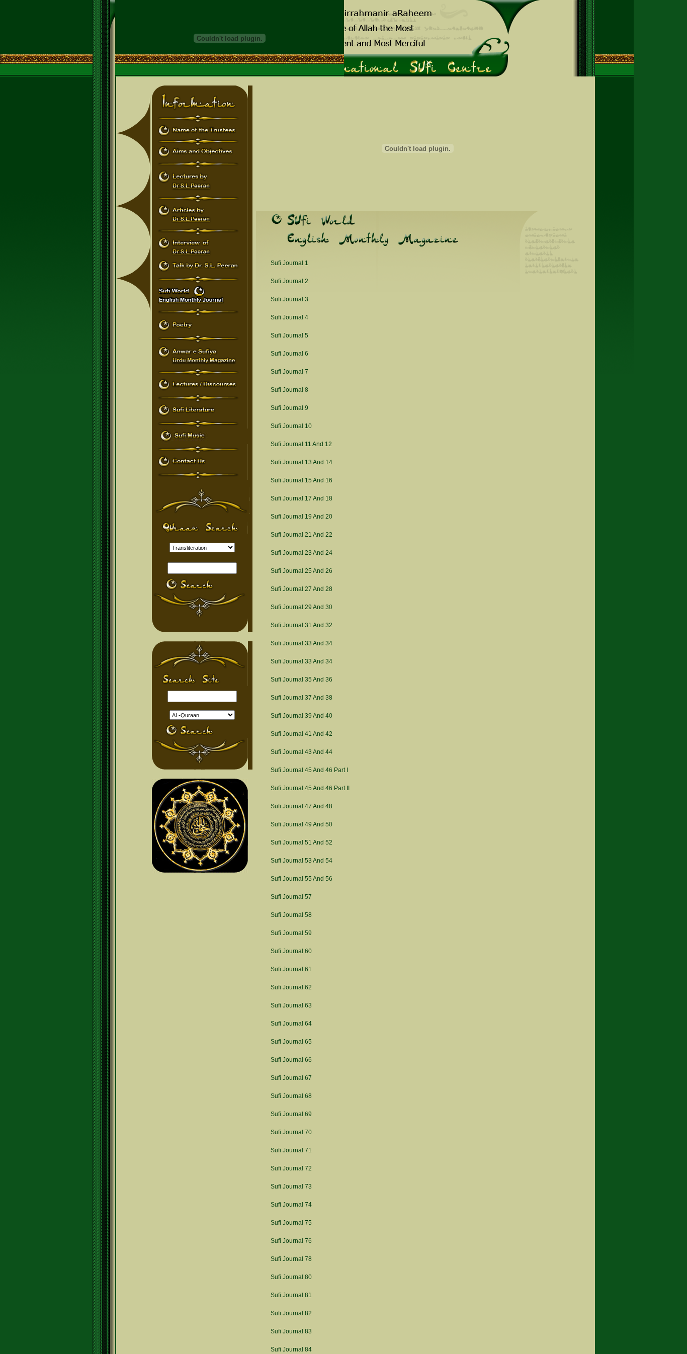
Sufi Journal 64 (291, 1023)
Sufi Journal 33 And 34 (301, 643)
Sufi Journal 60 (291, 951)
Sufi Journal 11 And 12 (301, 444)
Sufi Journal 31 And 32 (301, 625)
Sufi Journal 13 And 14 (301, 462)
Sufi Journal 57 (291, 896)
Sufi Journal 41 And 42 (301, 733)
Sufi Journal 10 (291, 426)
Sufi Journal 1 (289, 263)
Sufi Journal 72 (291, 1168)
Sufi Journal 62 (291, 987)
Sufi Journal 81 (291, 1295)
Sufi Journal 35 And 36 (301, 679)
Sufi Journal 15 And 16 (301, 480)
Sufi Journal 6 (289, 353)
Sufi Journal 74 (291, 1204)
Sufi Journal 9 (289, 407)
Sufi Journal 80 (291, 1277)
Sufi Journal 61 (291, 969)
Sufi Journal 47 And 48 (301, 806)
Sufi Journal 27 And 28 (301, 589)
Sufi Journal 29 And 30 (301, 607)
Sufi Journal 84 (291, 1349)
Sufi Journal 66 (291, 1059)
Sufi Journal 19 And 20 (301, 516)
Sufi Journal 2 (289, 281)
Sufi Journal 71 (291, 1150)
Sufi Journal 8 (289, 389)
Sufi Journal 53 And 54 (301, 860)
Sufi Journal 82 (291, 1313)
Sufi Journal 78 (291, 1258)
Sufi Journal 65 (291, 1041)
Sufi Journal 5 (289, 335)
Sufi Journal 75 (291, 1222)
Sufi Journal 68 (291, 1095)
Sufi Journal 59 (291, 933)
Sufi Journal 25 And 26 (301, 570)
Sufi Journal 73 (291, 1186)
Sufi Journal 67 (291, 1077)
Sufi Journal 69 (291, 1114)
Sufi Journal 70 (291, 1132)
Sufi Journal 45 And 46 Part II (310, 788)
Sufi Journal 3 (289, 299)
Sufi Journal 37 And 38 (301, 697)
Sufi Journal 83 (291, 1331)
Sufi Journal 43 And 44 (301, 751)
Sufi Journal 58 (291, 914)
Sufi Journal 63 (291, 1005)
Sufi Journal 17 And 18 (301, 498)
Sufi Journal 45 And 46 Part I (309, 770)
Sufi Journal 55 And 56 (301, 878)
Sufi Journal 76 (291, 1240)
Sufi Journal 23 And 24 (301, 552)
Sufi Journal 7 (289, 371)
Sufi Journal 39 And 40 (301, 715)
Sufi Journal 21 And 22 (301, 534)
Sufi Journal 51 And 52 (301, 842)
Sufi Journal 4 (289, 317)
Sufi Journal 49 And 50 (301, 824)
